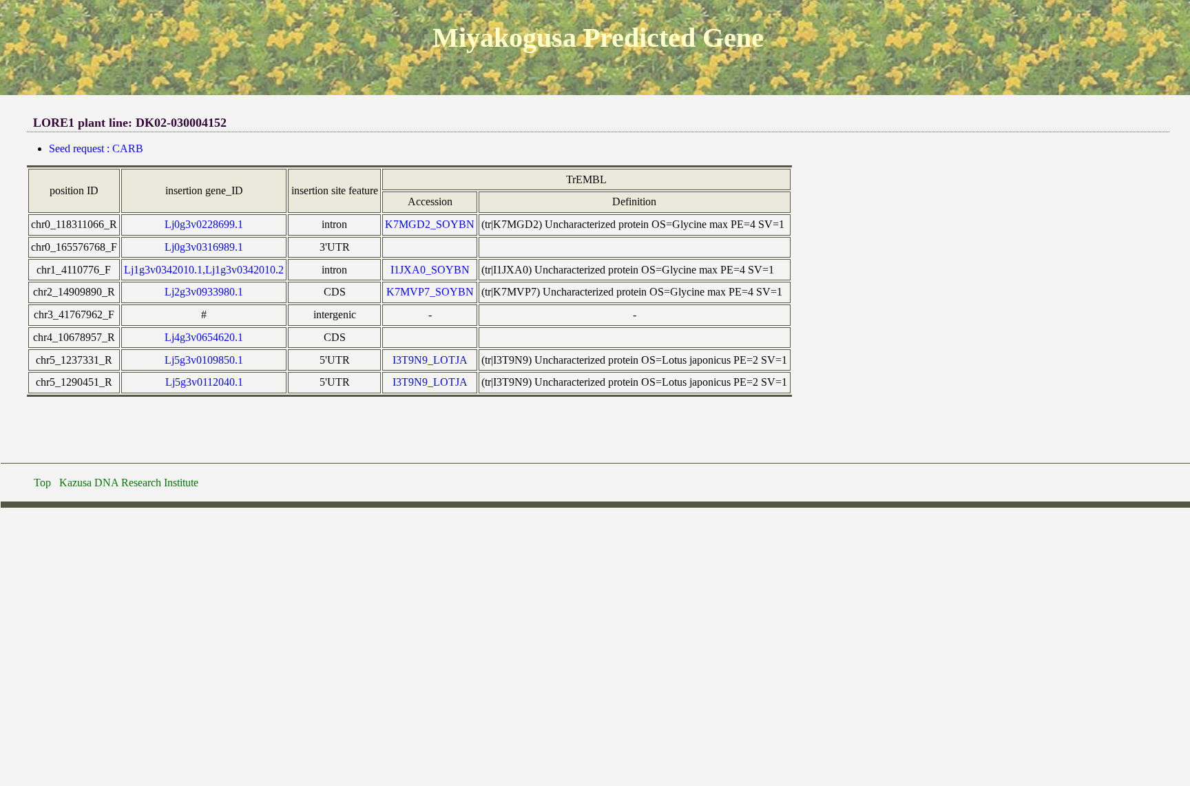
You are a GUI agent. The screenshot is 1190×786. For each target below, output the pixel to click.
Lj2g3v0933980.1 (204, 292)
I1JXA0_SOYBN (430, 270)
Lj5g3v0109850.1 (204, 360)
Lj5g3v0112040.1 (204, 382)
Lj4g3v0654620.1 (204, 337)
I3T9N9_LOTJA (430, 360)
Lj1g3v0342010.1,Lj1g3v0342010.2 (204, 270)
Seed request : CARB (96, 148)
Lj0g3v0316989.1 (204, 247)
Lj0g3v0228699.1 (204, 224)
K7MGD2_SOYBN (429, 224)
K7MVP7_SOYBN (430, 292)
